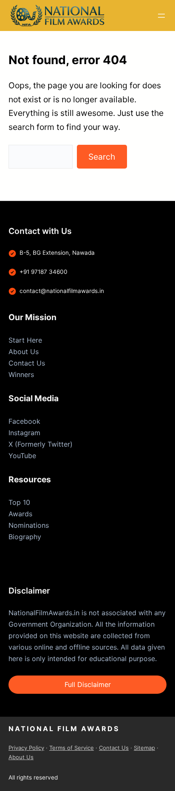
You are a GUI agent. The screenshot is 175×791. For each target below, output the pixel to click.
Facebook (24, 421)
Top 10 (19, 502)
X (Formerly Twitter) (40, 444)
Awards (20, 514)
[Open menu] (161, 16)
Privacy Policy (26, 747)
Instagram (24, 432)
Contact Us (26, 363)
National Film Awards (63, 728)
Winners (21, 374)
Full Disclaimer (88, 684)
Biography (24, 536)
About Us (23, 351)
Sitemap (144, 747)
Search (101, 157)
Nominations (28, 525)
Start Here (25, 340)
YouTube (22, 455)
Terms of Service (71, 747)
